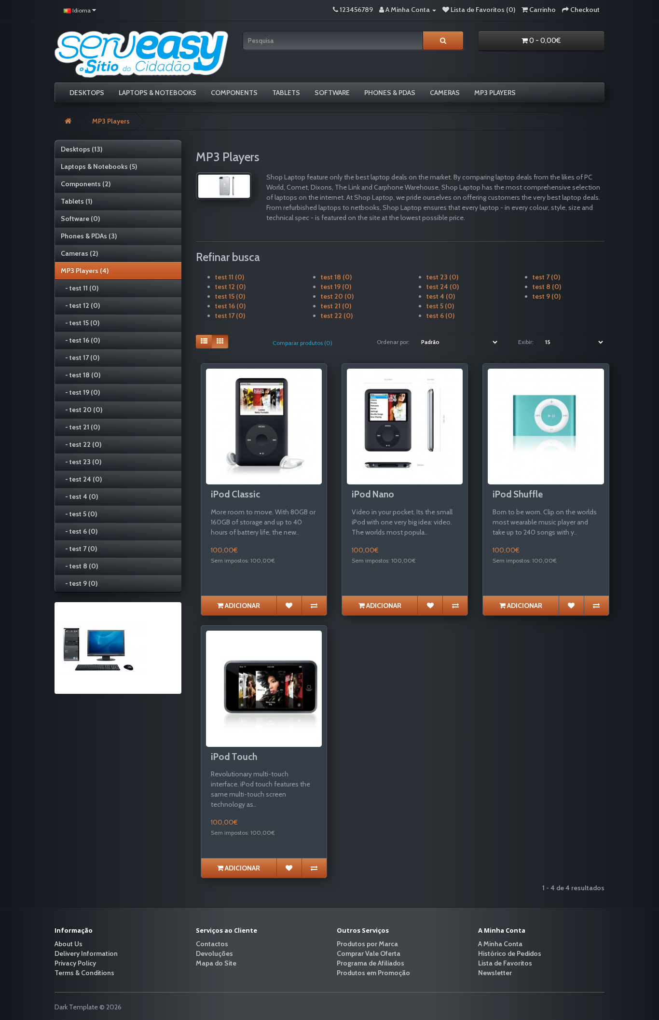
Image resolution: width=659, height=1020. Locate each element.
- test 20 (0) (81, 409)
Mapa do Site (216, 963)
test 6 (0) (440, 315)
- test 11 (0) (79, 288)
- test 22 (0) (81, 444)
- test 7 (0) (79, 548)
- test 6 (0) (79, 531)
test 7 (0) (546, 277)
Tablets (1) (76, 201)
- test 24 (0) (81, 479)
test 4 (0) (440, 296)
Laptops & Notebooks (157, 92)
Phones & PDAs (389, 92)
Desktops (86, 92)
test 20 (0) (337, 296)
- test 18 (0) (80, 375)
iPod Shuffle (518, 494)
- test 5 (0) (79, 514)
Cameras (445, 92)
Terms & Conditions (84, 972)
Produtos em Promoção (373, 972)
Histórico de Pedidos (509, 953)
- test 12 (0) (80, 305)
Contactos (212, 943)
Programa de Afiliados (370, 963)
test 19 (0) (336, 286)
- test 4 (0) (79, 496)
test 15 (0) (230, 296)
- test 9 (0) (79, 583)
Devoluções (214, 953)
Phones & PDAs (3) (89, 236)
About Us (68, 943)
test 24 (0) (442, 286)
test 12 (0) (230, 286)
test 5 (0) (440, 306)
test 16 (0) (230, 306)
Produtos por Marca (367, 943)
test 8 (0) (547, 286)
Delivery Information (86, 953)
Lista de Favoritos (505, 963)
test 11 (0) (229, 277)
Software (332, 92)
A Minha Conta (500, 943)
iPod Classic (235, 494)
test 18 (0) (336, 277)
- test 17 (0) (80, 357)
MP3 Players (495, 92)
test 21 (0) (336, 306)
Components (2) (85, 183)
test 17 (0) (230, 315)
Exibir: (526, 341)
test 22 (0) (337, 315)
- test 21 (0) (80, 427)
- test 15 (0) (80, 322)
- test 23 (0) (81, 461)
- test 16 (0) (80, 340)
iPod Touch (234, 756)
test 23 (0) (442, 277)
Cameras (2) (79, 253)
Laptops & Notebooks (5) (99, 166)
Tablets (286, 92)
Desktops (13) (81, 149)
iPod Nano (373, 494)
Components (234, 92)
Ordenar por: (393, 341)
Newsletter (495, 972)
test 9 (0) (547, 296)
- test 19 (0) (80, 392)
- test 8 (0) (79, 566)
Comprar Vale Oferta (368, 953)
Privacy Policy (75, 963)
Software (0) (80, 218)
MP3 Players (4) (85, 270)
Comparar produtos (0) (302, 342)
